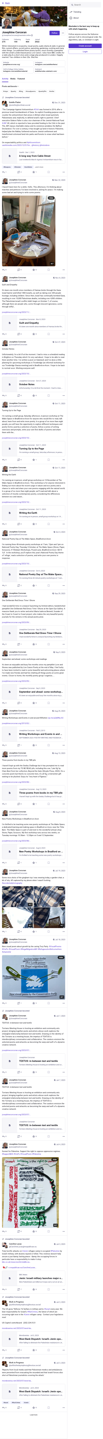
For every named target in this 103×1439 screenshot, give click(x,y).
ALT (52, 264)
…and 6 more (38, 167)
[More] (63, 172)
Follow (54, 33)
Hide (51, 198)
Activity (5, 79)
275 (3, 42)
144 (15, 42)
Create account (85, 46)
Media (12, 79)
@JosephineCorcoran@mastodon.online (16, 35)
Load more (33, 1415)
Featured (21, 79)
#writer (51, 91)
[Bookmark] (48, 172)
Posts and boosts (9, 86)
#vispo (5, 91)
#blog (21, 91)
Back (7, 3)
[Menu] (63, 33)
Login (85, 51)
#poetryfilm (42, 91)
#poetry (13, 91)
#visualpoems (31, 91)
